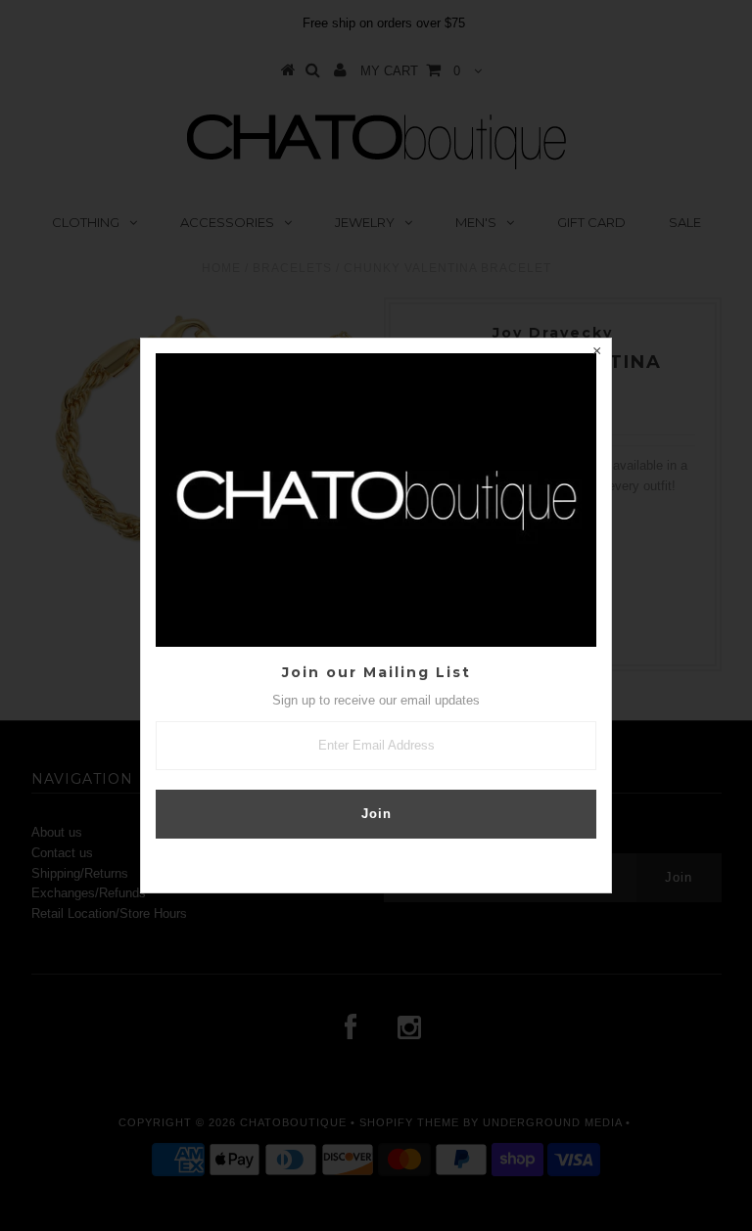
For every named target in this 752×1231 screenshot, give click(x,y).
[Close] (596, 353)
